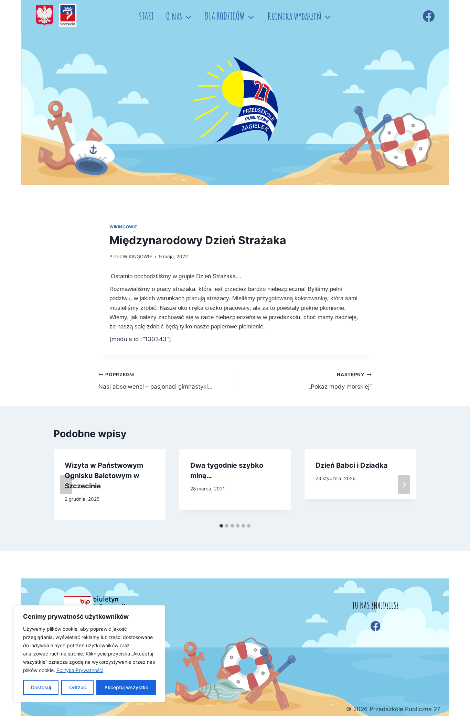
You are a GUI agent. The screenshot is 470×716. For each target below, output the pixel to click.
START (146, 16)
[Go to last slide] (66, 484)
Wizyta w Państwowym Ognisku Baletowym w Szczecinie (104, 475)
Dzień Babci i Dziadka (352, 465)
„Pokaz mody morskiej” (340, 381)
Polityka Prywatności (79, 670)
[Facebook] (428, 16)
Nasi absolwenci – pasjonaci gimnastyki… (155, 381)
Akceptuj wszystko (126, 687)
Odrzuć (77, 687)
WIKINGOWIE (123, 226)
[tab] (221, 526)
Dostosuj (41, 687)
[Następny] (404, 484)
